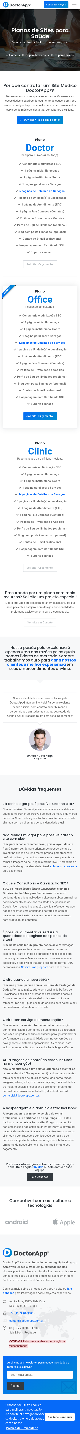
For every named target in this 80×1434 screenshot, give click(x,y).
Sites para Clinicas (62, 55)
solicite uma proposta (63, 866)
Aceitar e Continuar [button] (60, 1416)
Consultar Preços (56, 4)
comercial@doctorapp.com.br (21, 1095)
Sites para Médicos (34, 55)
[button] (22, 1428)
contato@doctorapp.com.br (26, 1320)
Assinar (16, 1385)
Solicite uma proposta (34, 967)
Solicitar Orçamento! (40, 264)
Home (13, 55)
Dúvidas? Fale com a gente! (42, 119)
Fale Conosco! (40, 1176)
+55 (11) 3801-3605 (21, 1313)
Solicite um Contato (40, 622)
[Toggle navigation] (74, 4)
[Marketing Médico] (17, 4)
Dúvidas (37, 1167)
